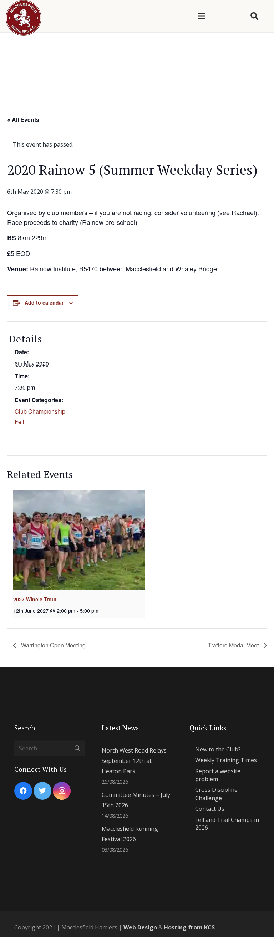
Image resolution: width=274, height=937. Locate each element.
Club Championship (40, 411)
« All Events (23, 119)
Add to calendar (44, 302)
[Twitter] (42, 791)
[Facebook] (23, 791)
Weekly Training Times (226, 760)
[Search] (254, 16)
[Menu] (202, 16)
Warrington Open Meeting (53, 645)
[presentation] (79, 540)
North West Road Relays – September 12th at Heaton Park (136, 760)
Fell (19, 422)
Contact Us (209, 809)
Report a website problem (217, 775)
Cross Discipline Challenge (216, 794)
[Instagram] (62, 791)
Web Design (140, 927)
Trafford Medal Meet (234, 645)
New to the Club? (218, 749)
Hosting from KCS (189, 927)
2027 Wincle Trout (35, 599)
